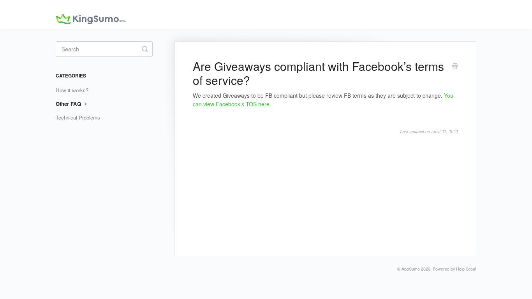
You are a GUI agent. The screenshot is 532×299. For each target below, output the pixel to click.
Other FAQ (69, 103)
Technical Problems (78, 117)
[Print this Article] (455, 66)
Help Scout (466, 269)
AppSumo (411, 269)
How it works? (72, 90)
